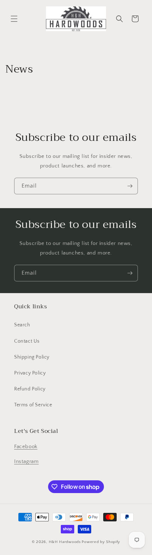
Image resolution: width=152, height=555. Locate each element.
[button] (14, 19)
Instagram (26, 461)
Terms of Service (33, 405)
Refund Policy (30, 389)
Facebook (25, 447)
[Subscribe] (130, 186)
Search (22, 325)
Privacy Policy (30, 373)
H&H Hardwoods (65, 542)
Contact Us (27, 341)
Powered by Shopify (101, 542)
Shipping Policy (31, 357)
